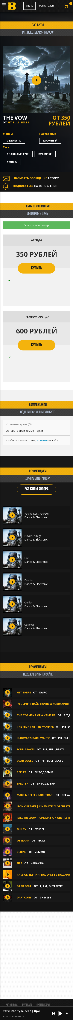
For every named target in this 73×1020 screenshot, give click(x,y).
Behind (22, 852)
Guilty (21, 829)
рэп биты (38, 25)
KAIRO (43, 692)
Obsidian (23, 840)
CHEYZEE (45, 897)
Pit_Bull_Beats (18, 122)
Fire (26, 558)
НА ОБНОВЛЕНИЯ (35, 186)
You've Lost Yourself (36, 513)
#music (12, 162)
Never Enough (33, 536)
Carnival (29, 624)
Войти (29, 5)
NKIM (41, 840)
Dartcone (24, 897)
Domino (29, 580)
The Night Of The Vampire (35, 726)
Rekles (22, 772)
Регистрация (47, 5)
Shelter (23, 783)
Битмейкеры (43, 1004)
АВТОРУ (36, 178)
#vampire (45, 154)
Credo (28, 602)
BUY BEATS (27, 1004)
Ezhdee (40, 829)
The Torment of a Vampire (36, 715)
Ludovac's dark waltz (34, 738)
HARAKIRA (37, 863)
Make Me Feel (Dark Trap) (35, 795)
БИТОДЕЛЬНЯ (44, 772)
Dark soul (24, 886)
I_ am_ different (51, 886)
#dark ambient (18, 154)
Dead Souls (25, 761)
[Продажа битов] (12, 7)
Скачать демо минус (37, 225)
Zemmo (40, 852)
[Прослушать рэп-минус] (12, 515)
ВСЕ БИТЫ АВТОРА (36, 489)
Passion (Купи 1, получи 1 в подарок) (45, 874)
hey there (24, 692)
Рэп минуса (12, 1004)
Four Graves (26, 749)
